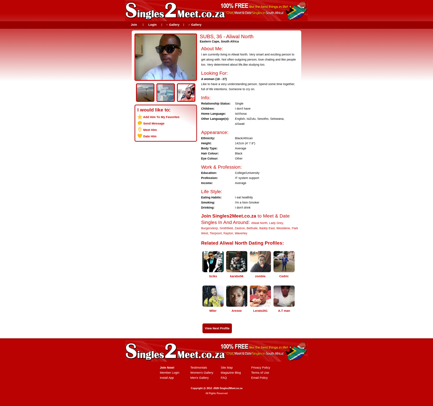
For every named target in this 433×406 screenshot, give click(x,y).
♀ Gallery (172, 24)
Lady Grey (276, 223)
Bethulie (252, 228)
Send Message (153, 123)
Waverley (241, 233)
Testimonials (198, 367)
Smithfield (226, 228)
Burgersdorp (209, 228)
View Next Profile (217, 328)
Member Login (169, 372)
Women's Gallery (201, 372)
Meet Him (150, 130)
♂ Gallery (194, 24)
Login (152, 24)
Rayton (228, 233)
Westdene (283, 228)
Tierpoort (216, 233)
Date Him (149, 136)
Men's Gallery (199, 377)
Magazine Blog (231, 372)
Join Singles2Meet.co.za (228, 216)
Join (134, 24)
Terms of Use (260, 372)
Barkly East (267, 228)
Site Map (227, 367)
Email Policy (259, 377)
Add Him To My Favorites (161, 117)
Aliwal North (259, 223)
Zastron (240, 228)
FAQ (224, 377)
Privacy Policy (260, 367)
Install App (167, 377)
